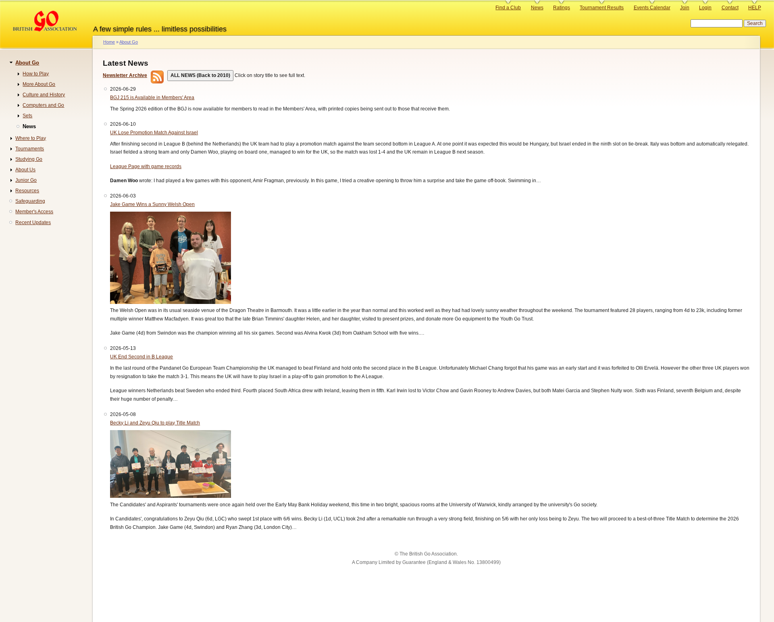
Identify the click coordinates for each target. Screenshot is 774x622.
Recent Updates (33, 222)
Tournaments (29, 149)
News (537, 7)
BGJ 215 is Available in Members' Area (152, 97)
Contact (730, 7)
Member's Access (34, 211)
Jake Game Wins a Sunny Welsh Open (152, 204)
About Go (128, 42)
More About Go (39, 84)
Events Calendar (652, 7)
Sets (27, 116)
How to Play (36, 74)
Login (705, 7)
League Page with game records (145, 166)
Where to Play (30, 138)
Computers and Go (43, 105)
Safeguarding (30, 201)
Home (109, 42)
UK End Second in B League (141, 357)
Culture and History (44, 95)
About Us (25, 170)
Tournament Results (602, 7)
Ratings (561, 7)
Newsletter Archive (125, 75)
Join (684, 7)
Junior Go (26, 180)
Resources (27, 190)
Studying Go (28, 159)
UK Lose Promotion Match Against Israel (154, 132)
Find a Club (508, 7)
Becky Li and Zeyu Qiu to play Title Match (155, 423)
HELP (754, 7)
